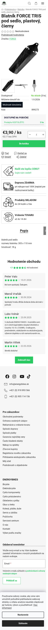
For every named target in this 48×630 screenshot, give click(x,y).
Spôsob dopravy (10, 429)
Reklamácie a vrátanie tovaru (16, 425)
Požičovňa (8, 516)
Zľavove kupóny (10, 449)
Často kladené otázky (13, 441)
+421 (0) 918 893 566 (19, 390)
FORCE (12, 39)
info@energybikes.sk (19, 384)
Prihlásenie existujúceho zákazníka (19, 457)
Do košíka (24, 143)
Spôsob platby (9, 433)
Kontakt (6, 529)
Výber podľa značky (12, 533)
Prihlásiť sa (11, 580)
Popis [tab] (24, 231)
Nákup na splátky (11, 445)
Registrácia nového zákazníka (17, 453)
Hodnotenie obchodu (24, 262)
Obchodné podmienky (13, 416)
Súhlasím (23, 623)
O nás (5, 525)
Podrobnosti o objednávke (15, 465)
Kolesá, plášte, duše (12, 508)
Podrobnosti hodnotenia (12, 35)
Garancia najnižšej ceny (14, 437)
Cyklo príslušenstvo (12, 496)
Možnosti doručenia (12, 104)
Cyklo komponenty (11, 492)
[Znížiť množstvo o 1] (30, 134)
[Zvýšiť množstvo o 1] (43, 134)
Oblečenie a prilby (11, 500)
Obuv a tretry (9, 504)
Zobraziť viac (24, 360)
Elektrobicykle (9, 488)
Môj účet (7, 461)
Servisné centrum (11, 520)
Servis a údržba (10, 512)
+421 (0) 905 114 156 (19, 396)
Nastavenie (23, 615)
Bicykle (6, 484)
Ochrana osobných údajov (15, 421)
